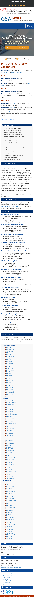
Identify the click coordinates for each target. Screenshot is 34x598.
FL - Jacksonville (10, 404)
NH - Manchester (10, 370)
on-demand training (16, 72)
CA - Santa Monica (10, 509)
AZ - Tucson (9, 484)
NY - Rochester (10, 387)
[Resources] (21, 5)
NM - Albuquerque (10, 516)
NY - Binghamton (10, 380)
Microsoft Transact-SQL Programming (11, 206)
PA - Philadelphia (10, 392)
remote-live (4, 72)
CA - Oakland (9, 495)
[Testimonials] (10, 5)
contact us (5, 579)
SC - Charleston (10, 426)
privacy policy (6, 582)
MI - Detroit (9, 454)
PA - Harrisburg (10, 391)
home (4, 584)
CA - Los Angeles (10, 491)
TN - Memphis (9, 474)
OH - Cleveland (10, 466)
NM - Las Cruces (10, 517)
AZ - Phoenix (9, 483)
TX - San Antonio (10, 533)
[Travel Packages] (15, 5)
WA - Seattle (9, 536)
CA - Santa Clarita (10, 507)
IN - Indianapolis (10, 450)
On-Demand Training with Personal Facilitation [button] (17, 47)
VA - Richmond (9, 433)
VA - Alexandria (10, 428)
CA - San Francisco (11, 503)
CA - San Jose (9, 505)
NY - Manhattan (10, 385)
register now (6, 577)
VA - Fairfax (9, 430)
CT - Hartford (9, 347)
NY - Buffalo (9, 382)
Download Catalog (23, 58)
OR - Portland (9, 521)
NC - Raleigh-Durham (11, 423)
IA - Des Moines (10, 443)
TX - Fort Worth (10, 529)
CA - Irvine (8, 490)
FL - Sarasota (9, 411)
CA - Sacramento (10, 498)
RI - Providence (10, 396)
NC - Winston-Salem (11, 425)
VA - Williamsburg (10, 435)
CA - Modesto (9, 493)
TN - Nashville (9, 476)
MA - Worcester (10, 365)
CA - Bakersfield (10, 486)
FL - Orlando (9, 407)
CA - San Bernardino (11, 500)
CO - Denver (9, 512)
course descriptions (8, 574)
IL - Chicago (9, 445)
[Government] (18, 5)
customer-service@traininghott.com (11, 568)
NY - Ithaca (9, 384)
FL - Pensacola (10, 409)
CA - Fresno (9, 488)
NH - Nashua (9, 372)
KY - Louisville (9, 452)
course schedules (7, 575)
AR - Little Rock (10, 440)
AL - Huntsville (9, 400)
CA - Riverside (9, 496)
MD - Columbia (10, 368)
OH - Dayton (9, 469)
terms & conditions (8, 581)
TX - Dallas (9, 526)
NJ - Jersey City (10, 373)
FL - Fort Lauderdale (11, 402)
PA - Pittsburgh (9, 394)
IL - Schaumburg (10, 447)
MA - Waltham (9, 361)
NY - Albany (9, 378)
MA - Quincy (9, 358)
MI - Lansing (9, 455)
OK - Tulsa (8, 473)
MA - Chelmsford (10, 356)
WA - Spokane (9, 538)
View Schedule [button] (8, 120)
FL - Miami (8, 406)
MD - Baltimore (9, 366)
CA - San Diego (10, 502)
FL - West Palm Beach (11, 414)
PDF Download (11, 58)
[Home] (24, 5)
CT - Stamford (9, 351)
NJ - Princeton (9, 377)
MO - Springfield (10, 461)
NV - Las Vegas (10, 519)
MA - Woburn (9, 363)
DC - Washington (10, 353)
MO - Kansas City (10, 457)
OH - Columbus (10, 467)
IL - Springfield (9, 448)
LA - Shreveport (10, 420)
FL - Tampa (9, 413)
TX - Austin (9, 522)
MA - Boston (9, 354)
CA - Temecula (9, 510)
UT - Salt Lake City (10, 534)
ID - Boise (8, 514)
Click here (12, 103)
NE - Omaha (9, 462)
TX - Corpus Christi (10, 524)
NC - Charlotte (9, 421)
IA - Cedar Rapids (10, 442)
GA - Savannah (10, 418)
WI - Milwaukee (10, 478)
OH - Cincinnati (10, 464)
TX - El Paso (9, 528)
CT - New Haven (10, 349)
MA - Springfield (10, 359)
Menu (30, 26)
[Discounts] (13, 5)
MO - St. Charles (10, 459)
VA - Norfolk (9, 432)
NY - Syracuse (9, 389)
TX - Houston (9, 531)
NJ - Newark (9, 375)
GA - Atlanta (9, 416)
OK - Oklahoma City (11, 471)
